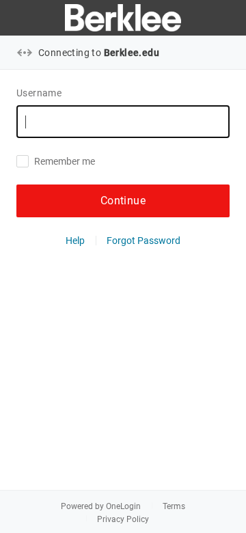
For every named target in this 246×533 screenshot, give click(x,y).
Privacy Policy (123, 519)
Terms (174, 506)
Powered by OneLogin (101, 506)
